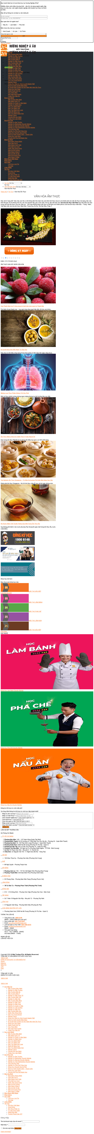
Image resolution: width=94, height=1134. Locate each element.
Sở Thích (23, 31)
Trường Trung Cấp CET (15, 180)
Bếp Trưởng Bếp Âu (14, 58)
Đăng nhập (18, 1128)
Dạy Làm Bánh (9, 98)
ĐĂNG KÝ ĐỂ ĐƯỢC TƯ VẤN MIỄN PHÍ (13, 960)
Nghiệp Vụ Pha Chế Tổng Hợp (17, 131)
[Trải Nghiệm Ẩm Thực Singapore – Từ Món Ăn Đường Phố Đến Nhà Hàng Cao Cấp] (47, 459)
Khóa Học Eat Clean (14, 89)
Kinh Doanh (7, 31)
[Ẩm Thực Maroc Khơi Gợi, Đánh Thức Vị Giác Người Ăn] (47, 415)
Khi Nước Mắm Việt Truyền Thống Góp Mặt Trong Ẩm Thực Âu (20, 524)
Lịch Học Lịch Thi (13, 164)
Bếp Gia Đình (8, 140)
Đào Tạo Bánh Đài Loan (15, 110)
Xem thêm (4, 528)
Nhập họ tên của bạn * (9, 814)
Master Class (12, 82)
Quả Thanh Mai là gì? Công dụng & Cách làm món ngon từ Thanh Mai (22, 306)
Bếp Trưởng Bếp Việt (14, 63)
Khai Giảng (8, 161)
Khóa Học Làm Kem (14, 136)
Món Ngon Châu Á (13, 152)
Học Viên (7, 162)
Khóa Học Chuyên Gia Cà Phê (17, 133)
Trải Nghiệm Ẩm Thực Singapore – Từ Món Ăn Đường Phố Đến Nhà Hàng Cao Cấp (27, 480)
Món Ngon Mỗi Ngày (11, 159)
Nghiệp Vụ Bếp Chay (14, 70)
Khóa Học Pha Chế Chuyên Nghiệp (11, 748)
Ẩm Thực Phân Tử (13, 175)
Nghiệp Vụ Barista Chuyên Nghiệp (18, 126)
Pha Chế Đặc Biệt (13, 129)
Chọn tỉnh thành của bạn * (10, 825)
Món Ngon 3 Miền (13, 157)
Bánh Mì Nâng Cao (14, 112)
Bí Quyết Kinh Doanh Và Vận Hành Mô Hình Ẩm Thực (24, 87)
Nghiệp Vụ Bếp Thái (14, 68)
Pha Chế (21, 25)
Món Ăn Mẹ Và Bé (13, 154)
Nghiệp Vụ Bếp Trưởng (15, 56)
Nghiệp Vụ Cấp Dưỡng (15, 73)
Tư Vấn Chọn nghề (14, 176)
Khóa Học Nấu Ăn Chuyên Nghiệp (11, 805)
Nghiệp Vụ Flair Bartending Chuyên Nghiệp (21, 127)
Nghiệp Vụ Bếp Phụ (14, 75)
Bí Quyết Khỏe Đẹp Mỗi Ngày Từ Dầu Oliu (14, 350)
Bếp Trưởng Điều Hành (15, 54)
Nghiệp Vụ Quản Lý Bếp (15, 72)
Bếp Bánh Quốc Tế (14, 101)
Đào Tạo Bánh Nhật (14, 107)
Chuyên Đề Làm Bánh (14, 117)
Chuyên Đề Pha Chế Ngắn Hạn (17, 138)
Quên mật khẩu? (6, 1132)
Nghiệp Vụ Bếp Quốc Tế (15, 61)
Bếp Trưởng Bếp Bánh (15, 100)
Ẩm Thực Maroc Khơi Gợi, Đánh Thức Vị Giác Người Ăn (18, 437)
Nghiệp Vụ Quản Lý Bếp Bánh (17, 103)
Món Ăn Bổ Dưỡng (14, 150)
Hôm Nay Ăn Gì (13, 143)
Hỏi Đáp (10, 166)
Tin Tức (7, 169)
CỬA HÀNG (8, 168)
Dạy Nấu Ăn (8, 52)
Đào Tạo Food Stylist (15, 80)
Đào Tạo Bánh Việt (14, 108)
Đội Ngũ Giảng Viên (7, 948)
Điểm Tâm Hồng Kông (15, 79)
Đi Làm (15, 31)
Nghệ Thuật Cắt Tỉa (14, 91)
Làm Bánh (13, 25)
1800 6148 (4, 958)
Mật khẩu (4, 1125)
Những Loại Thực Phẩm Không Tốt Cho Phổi (15, 393)
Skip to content (5, 43)
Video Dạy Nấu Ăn (14, 96)
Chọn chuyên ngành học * (10, 817)
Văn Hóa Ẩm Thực (10, 187)
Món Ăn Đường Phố (14, 155)
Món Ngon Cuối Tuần (14, 145)
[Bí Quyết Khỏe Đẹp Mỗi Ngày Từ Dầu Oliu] (47, 328)
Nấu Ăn (5, 25)
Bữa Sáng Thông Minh (15, 141)
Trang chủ (4, 192)
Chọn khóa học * (7, 819)
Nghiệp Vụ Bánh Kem (14, 105)
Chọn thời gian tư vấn (9, 821)
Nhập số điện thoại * (8, 816)
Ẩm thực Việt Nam (14, 171)
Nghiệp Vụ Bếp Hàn (14, 65)
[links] (47, 227)
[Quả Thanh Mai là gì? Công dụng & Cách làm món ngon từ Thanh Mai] (47, 285)
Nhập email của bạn (8, 823)
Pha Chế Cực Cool (14, 147)
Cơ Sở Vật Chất (5, 951)
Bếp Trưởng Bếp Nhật (15, 66)
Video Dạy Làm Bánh (14, 119)
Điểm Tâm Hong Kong (15, 148)
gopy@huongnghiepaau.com (17, 923)
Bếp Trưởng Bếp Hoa (14, 77)
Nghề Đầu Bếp (12, 178)
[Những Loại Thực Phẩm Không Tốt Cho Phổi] (47, 372)
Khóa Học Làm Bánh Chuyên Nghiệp (12, 690)
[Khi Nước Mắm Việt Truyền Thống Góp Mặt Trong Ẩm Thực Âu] (47, 502)
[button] (1, 257)
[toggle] (1, 855)
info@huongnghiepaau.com (17, 926)
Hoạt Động (11, 173)
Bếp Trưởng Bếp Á (14, 59)
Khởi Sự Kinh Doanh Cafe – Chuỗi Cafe (20, 134)
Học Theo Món (12, 93)
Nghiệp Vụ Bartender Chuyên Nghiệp (19, 124)
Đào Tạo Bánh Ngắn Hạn (16, 113)
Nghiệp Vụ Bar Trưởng (15, 122)
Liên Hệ (3, 945)
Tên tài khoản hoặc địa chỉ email (11, 1121)
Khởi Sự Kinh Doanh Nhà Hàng (17, 86)
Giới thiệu (4, 941)
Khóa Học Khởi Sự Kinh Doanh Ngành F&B (21, 84)
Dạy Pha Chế (8, 120)
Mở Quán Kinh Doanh (14, 94)
